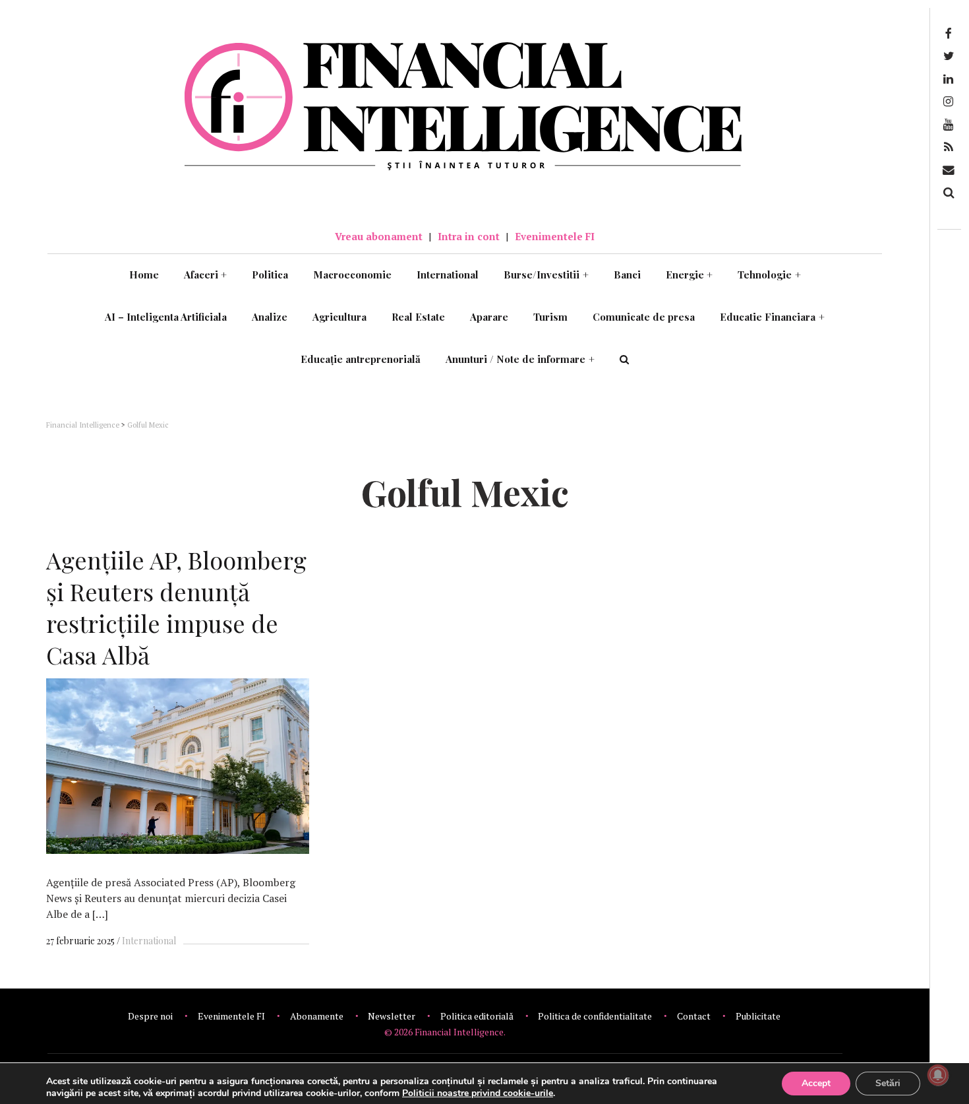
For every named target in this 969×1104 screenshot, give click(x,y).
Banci (627, 274)
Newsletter (391, 1016)
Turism (550, 316)
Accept (816, 1083)
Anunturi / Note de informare (520, 359)
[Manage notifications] (938, 1075)
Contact (694, 1016)
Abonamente (316, 1016)
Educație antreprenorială (361, 359)
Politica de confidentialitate (595, 1016)
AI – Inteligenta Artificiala (166, 316)
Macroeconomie (352, 274)
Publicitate (758, 1016)
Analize (269, 316)
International (448, 274)
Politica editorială (477, 1016)
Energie (689, 274)
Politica (270, 274)
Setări (887, 1083)
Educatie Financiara (772, 316)
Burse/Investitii (546, 274)
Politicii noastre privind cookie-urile (477, 1093)
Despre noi (150, 1016)
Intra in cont (469, 236)
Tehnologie (769, 274)
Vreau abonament (379, 236)
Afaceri (205, 274)
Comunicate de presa (644, 316)
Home (144, 274)
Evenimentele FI (555, 236)
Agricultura (339, 316)
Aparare (489, 316)
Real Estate (418, 316)
